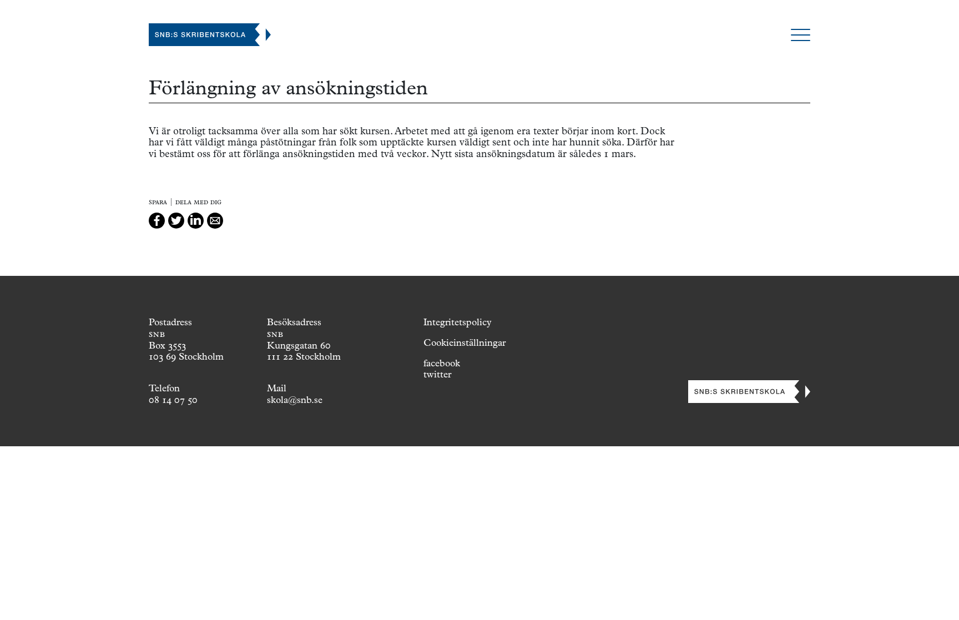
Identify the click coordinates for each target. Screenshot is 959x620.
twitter (437, 374)
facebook (441, 363)
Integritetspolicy (457, 321)
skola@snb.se (294, 399)
